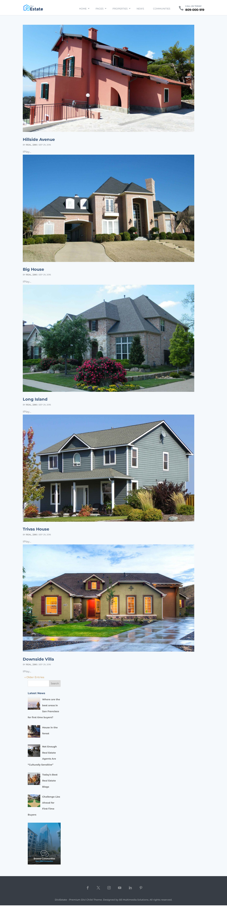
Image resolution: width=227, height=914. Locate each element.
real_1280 (31, 145)
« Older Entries (34, 677)
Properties (120, 8)
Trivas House (36, 529)
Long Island (35, 399)
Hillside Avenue (39, 139)
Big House (33, 269)
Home (83, 8)
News (140, 8)
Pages (100, 8)
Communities (161, 8)
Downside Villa (38, 659)
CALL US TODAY (193, 6)
